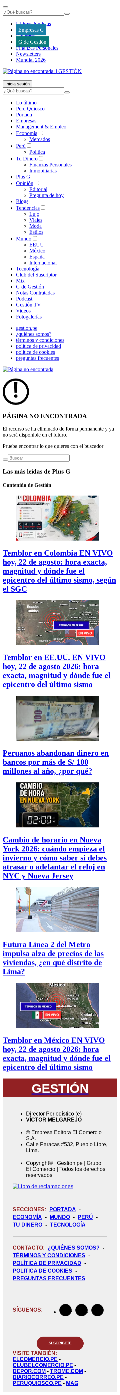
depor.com (29, 1371)
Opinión (24, 183)
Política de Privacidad (47, 1263)
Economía (26, 133)
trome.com (66, 1371)
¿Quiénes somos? (74, 1248)
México (37, 250)
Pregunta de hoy (46, 195)
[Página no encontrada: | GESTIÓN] (42, 71)
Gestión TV (28, 304)
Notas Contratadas (35, 292)
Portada (24, 114)
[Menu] (5, 7)
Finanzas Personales (37, 48)
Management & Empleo (41, 126)
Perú (21, 146)
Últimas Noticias (33, 24)
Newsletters (28, 54)
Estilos (36, 232)
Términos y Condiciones (49, 1255)
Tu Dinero (27, 158)
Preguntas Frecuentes (49, 1278)
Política (37, 152)
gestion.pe (26, 328)
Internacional (43, 262)
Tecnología (27, 268)
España (37, 256)
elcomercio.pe (35, 1359)
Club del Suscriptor (36, 274)
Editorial (38, 189)
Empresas (26, 36)
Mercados (39, 139)
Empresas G (31, 30)
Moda (35, 226)
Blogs (22, 201)
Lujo (34, 214)
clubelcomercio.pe (43, 1365)
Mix (20, 280)
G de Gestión (32, 42)
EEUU (36, 244)
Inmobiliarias (43, 170)
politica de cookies (35, 352)
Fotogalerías (29, 316)
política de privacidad (38, 346)
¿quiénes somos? (33, 334)
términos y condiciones (40, 340)
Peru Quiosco (30, 108)
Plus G (23, 176)
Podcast (24, 298)
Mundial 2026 (31, 60)
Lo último (26, 102)
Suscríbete (60, 1343)
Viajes (35, 220)
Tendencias (28, 208)
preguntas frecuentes (37, 358)
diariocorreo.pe (38, 1377)
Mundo (23, 238)
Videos (23, 310)
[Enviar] (67, 14)
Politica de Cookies (42, 1271)
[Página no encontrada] (28, 369)
